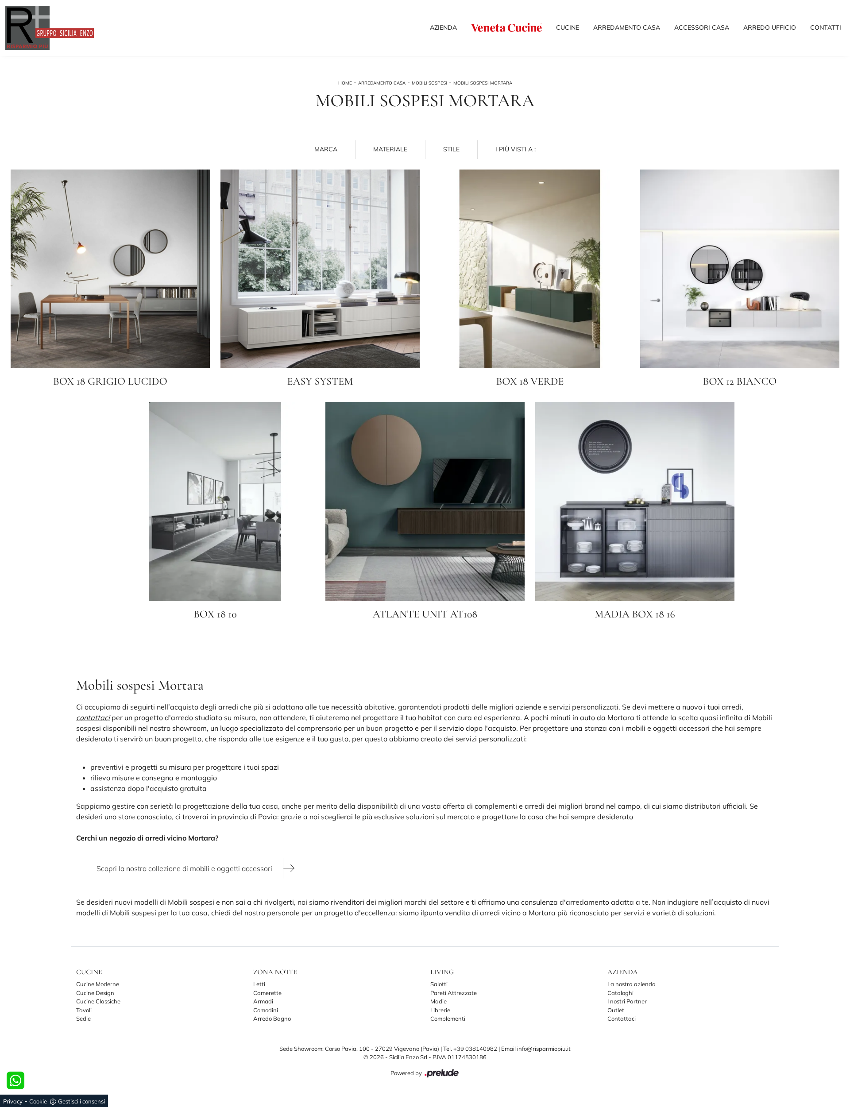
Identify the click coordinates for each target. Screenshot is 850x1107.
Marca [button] (325, 149)
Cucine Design (95, 992)
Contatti (825, 27)
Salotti (439, 983)
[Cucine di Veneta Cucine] (506, 27)
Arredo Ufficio (769, 27)
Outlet (615, 1010)
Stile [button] (451, 149)
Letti (259, 983)
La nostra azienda (631, 983)
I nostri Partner (627, 1001)
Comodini (265, 1010)
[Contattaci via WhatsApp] (15, 1080)
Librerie (440, 1010)
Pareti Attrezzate (453, 992)
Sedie (83, 1018)
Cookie (38, 1101)
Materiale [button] (390, 149)
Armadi (263, 1001)
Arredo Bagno (272, 1018)
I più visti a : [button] (515, 149)
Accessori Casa (701, 27)
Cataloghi (620, 992)
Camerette (267, 992)
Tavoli (84, 1010)
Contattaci (621, 1018)
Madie (438, 1001)
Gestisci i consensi (81, 1101)
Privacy (13, 1101)
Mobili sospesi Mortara (482, 83)
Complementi (447, 1018)
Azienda (443, 27)
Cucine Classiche (98, 1001)
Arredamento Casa (626, 27)
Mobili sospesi (429, 83)
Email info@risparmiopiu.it (536, 1048)
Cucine (567, 27)
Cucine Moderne (97, 983)
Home (345, 83)
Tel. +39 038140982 (470, 1048)
